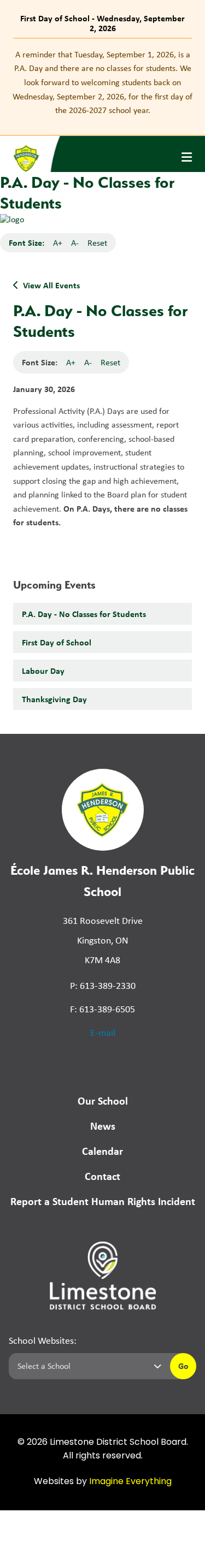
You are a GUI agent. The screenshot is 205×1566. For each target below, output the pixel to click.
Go (183, 1366)
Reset (97, 243)
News (102, 1125)
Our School (103, 1100)
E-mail (102, 1032)
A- (75, 243)
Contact (102, 1175)
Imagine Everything (130, 1482)
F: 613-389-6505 (102, 1009)
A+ (57, 243)
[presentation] (186, 157)
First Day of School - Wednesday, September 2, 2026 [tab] (102, 23)
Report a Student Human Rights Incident (102, 1201)
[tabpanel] (102, 82)
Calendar (102, 1150)
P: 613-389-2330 (103, 985)
